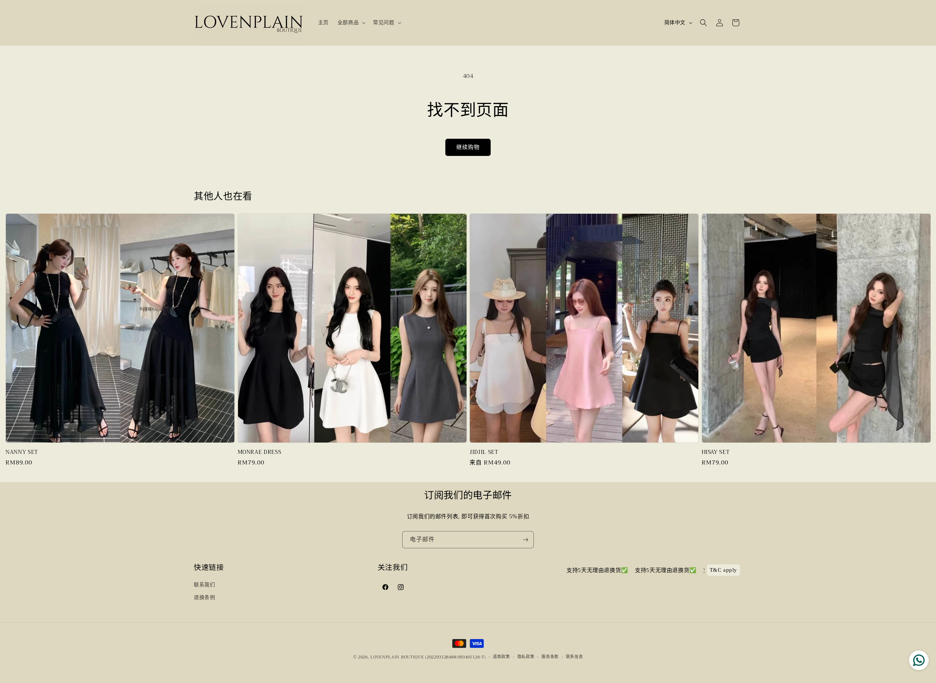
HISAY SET (716, 452)
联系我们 (204, 584)
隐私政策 (526, 657)
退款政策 (501, 657)
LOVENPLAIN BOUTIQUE (397, 657)
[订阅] (525, 539)
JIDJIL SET (483, 452)
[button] (351, 22)
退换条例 (204, 597)
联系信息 (574, 657)
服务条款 (550, 657)
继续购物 (468, 147)
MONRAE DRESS (260, 452)
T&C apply (723, 570)
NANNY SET (21, 452)
